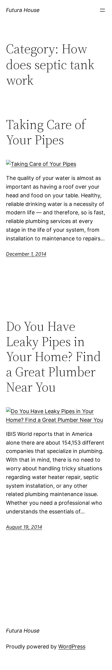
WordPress (71, 646)
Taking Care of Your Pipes (45, 132)
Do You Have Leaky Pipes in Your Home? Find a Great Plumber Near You (53, 357)
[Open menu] (102, 10)
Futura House (23, 10)
